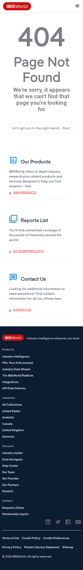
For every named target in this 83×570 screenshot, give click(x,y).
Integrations (10, 382)
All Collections (12, 404)
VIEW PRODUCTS (24, 192)
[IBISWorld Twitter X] (58, 522)
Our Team (8, 472)
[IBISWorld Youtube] (78, 522)
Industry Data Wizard (16, 369)
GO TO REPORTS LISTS (28, 251)
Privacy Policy (11, 547)
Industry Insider (12, 453)
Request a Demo (13, 508)
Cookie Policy (31, 538)
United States (11, 411)
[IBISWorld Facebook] (67, 522)
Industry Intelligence (15, 356)
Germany (8, 436)
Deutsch (7, 491)
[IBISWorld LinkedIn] (48, 522)
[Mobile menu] (77, 6)
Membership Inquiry (15, 514)
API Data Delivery (14, 388)
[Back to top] (70, 551)
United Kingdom (13, 430)
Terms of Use (10, 538)
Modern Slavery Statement (41, 547)
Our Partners (10, 485)
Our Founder (10, 478)
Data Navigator (12, 459)
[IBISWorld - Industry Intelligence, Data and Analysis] (17, 6)
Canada (7, 424)
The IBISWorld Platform (17, 375)
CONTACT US (22, 310)
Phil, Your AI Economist (17, 363)
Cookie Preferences (56, 538)
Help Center (10, 465)
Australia (8, 417)
